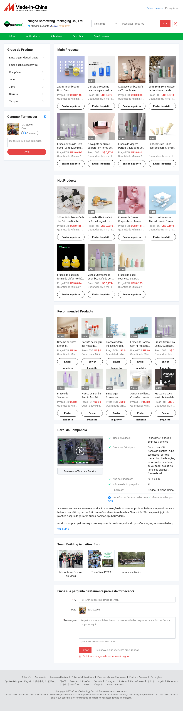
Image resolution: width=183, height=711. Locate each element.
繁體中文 (52, 681)
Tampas (13, 101)
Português (110, 681)
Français (74, 681)
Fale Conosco (101, 36)
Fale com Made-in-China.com (111, 677)
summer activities (131, 572)
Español (86, 681)
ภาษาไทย (74, 684)
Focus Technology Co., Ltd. (85, 691)
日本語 (63, 681)
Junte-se (159, 8)
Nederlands (172, 681)
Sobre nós (26, 677)
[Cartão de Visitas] (44, 116)
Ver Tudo (62, 529)
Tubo (12, 79)
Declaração (40, 677)
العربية (161, 681)
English (27, 681)
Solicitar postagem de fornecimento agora (104, 656)
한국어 (150, 681)
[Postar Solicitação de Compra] (175, 23)
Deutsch (98, 681)
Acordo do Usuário (59, 677)
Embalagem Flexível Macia (23, 57)
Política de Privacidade (82, 677)
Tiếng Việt (98, 684)
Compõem (15, 72)
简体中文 (39, 681)
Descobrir (78, 36)
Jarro (12, 86)
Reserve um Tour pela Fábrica (80, 471)
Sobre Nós (56, 36)
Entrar (150, 8)
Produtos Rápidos (138, 677)
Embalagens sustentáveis (23, 64)
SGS (110, 501)
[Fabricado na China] (27, 7)
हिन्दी (64, 684)
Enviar (85, 650)
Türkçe (86, 684)
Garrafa (13, 94)
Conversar (31, 133)
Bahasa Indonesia (115, 684)
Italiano (123, 681)
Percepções (156, 677)
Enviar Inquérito (71, 106)
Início (12, 36)
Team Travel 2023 (101, 572)
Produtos (34, 36)
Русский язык (137, 681)
